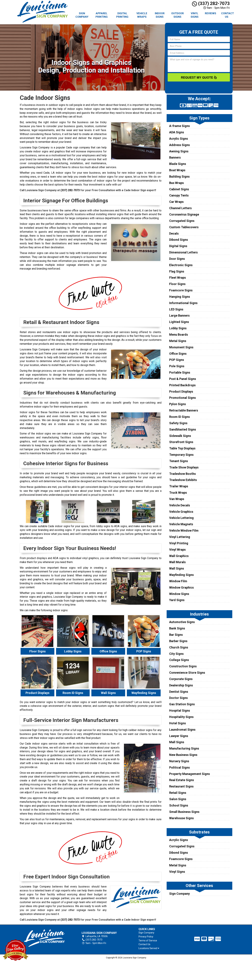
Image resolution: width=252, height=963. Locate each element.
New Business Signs (183, 755)
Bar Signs (176, 634)
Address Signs (179, 145)
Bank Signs (177, 628)
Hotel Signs (177, 723)
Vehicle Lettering (181, 518)
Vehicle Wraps (141, 15)
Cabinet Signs (179, 189)
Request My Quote (197, 77)
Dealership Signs (181, 685)
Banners (175, 157)
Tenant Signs (178, 461)
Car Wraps (176, 202)
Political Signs (179, 767)
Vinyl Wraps (177, 549)
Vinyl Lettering (179, 537)
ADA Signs (176, 132)
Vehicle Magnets (181, 524)
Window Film (178, 581)
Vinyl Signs (195, 15)
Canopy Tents (179, 195)
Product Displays (181, 391)
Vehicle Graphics (181, 511)
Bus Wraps (176, 183)
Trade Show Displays (184, 467)
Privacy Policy (146, 936)
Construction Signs (183, 666)
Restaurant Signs (181, 786)
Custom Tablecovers (184, 227)
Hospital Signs (179, 710)
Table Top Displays (182, 448)
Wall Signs (176, 568)
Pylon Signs (177, 404)
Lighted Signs (179, 322)
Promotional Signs (182, 397)
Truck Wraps (178, 492)
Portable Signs (179, 372)
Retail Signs (177, 792)
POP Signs (176, 360)
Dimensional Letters (183, 252)
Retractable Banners (183, 410)
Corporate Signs (181, 679)
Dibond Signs (178, 239)
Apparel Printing (101, 15)
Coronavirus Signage (184, 214)
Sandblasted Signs (182, 429)
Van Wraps (176, 499)
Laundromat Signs (182, 729)
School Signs (178, 805)
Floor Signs (177, 284)
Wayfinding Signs (181, 575)
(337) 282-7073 (213, 3)
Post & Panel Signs (182, 379)
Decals (174, 233)
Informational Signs (183, 303)
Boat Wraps (177, 170)
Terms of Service (148, 940)
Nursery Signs (179, 761)
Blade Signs (177, 164)
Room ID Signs (179, 417)
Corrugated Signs (181, 221)
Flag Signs (176, 271)
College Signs (179, 660)
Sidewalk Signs (180, 436)
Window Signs (179, 594)
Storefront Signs (181, 442)
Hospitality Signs (181, 717)
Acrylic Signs (178, 138)
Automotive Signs (182, 622)
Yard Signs (176, 600)
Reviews (210, 13)
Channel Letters (180, 208)
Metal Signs (177, 341)
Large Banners (179, 315)
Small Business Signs (184, 812)
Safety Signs (178, 423)
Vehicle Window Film (184, 530)
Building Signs (179, 176)
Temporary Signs (181, 454)
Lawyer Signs (178, 736)
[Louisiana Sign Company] (44, 938)
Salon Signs (177, 799)
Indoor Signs (160, 15)
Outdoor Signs (177, 15)
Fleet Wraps (177, 277)
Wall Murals (177, 562)
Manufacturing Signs (184, 748)
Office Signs (178, 353)
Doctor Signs (178, 698)
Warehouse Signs (181, 818)
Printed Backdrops (182, 385)
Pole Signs (176, 366)
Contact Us (227, 15)
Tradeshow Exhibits (183, 480)
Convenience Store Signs (187, 672)
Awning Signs (178, 151)
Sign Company (81, 15)
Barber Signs (178, 641)
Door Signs (177, 258)
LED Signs (176, 309)
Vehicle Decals (179, 505)
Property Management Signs (189, 774)
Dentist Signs (178, 691)
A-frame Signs (179, 126)
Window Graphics (181, 587)
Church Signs (178, 647)
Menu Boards (178, 334)
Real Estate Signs (181, 780)
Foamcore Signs (181, 290)
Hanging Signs (179, 296)
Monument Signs (181, 347)
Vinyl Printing (178, 543)
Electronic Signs (181, 265)
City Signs (176, 653)
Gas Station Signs (182, 704)
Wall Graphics (179, 556)
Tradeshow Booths (182, 473)
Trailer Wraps (178, 486)
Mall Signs (176, 742)
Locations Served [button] (148, 948)
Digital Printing (122, 15)
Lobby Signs (178, 328)
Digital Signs (178, 246)
